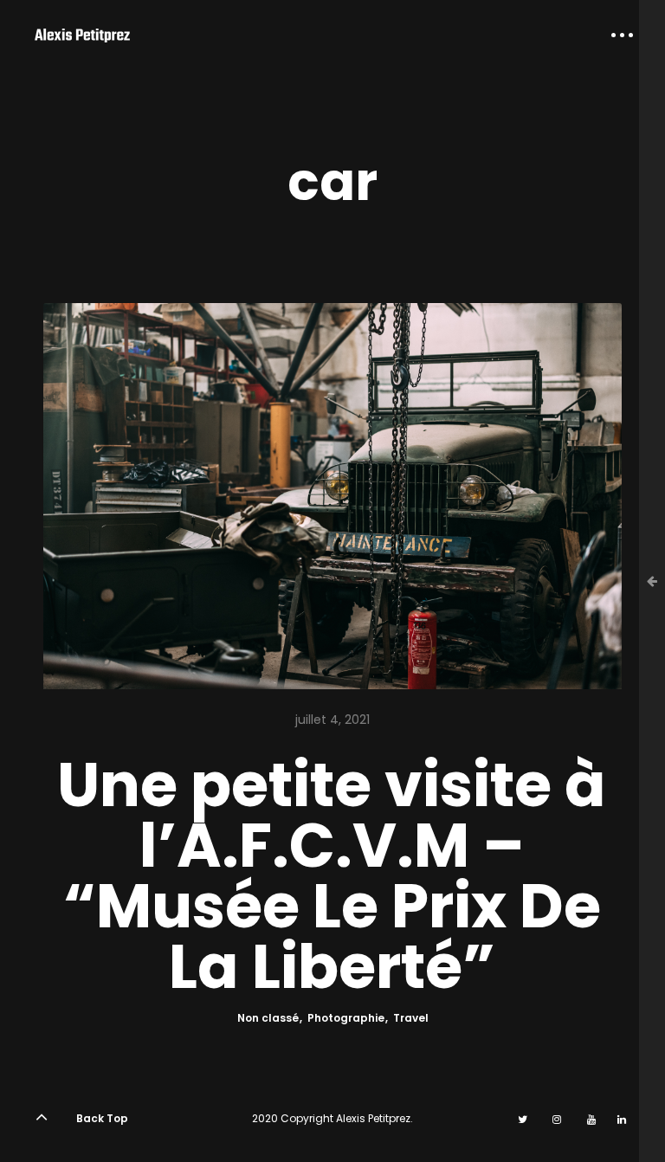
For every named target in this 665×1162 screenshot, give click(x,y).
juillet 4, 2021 (332, 719)
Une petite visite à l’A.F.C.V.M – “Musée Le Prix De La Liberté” (331, 876)
